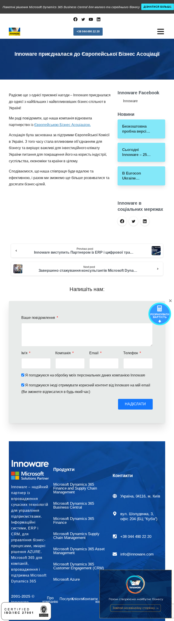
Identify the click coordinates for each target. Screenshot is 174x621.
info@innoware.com (136, 554)
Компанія (63, 353)
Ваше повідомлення (38, 318)
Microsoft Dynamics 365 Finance (73, 521)
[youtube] (91, 19)
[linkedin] (98, 19)
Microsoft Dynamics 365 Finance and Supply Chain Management (75, 488)
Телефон (131, 353)
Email (94, 353)
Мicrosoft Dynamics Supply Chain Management (76, 536)
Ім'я (24, 353)
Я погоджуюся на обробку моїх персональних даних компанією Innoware (85, 375)
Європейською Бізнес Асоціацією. (62, 125)
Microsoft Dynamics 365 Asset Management (78, 551)
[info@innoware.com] (115, 554)
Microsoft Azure (66, 579)
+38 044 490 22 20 (135, 536)
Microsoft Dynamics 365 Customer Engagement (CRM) (78, 566)
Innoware (130, 101)
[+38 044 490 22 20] (115, 536)
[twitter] (83, 19)
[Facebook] (75, 19)
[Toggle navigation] (160, 31)
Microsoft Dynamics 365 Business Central (73, 505)
